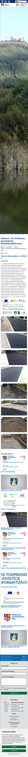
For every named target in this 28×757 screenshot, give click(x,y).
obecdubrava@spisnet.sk (14, 722)
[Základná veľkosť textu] (5, 1)
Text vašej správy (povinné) (7, 676)
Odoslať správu (14, 693)
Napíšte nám (24, 659)
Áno (24, 656)
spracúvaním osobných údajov (15, 688)
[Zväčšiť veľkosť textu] (9, 1)
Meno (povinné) (4, 665)
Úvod (3, 246)
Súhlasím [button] (13, 747)
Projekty (16, 246)
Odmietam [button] (14, 750)
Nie (26, 656)
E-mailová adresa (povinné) (7, 671)
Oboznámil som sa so (15, 688)
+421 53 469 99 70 (14, 724)
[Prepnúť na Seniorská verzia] (17, 5)
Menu (22, 5)
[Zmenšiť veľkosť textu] (2, 1)
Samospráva (9, 246)
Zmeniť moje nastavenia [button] (14, 753)
